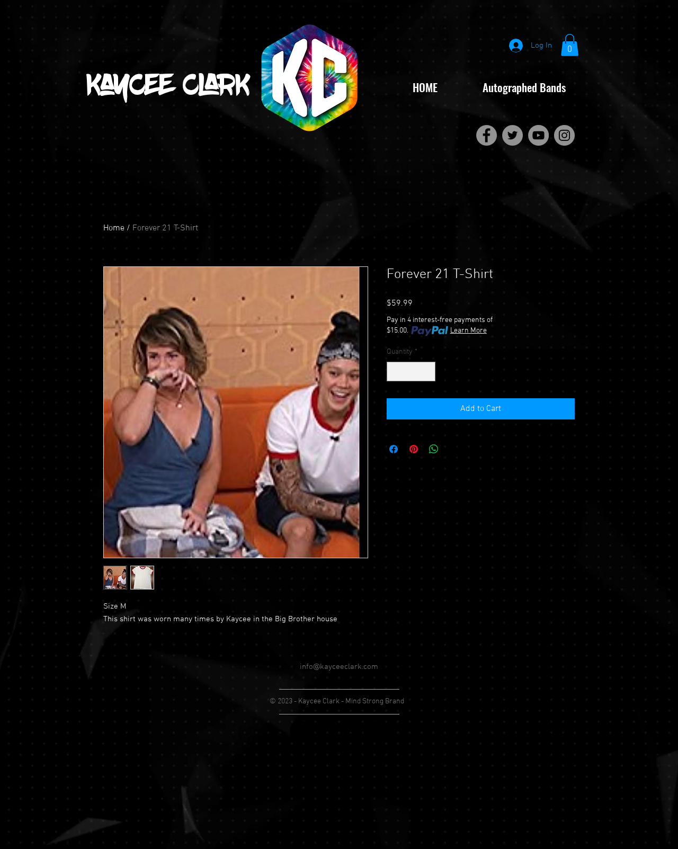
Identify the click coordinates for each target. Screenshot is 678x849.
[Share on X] (454, 449)
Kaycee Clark (168, 87)
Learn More (468, 330)
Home (113, 228)
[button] (569, 45)
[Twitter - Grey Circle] (512, 135)
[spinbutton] (411, 371)
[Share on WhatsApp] (433, 449)
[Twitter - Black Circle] (326, 730)
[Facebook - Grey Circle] (486, 135)
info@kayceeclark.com (339, 667)
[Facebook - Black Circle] (300, 730)
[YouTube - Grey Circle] (538, 135)
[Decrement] (395, 371)
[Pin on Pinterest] (413, 449)
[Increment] (427, 371)
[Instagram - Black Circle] (378, 730)
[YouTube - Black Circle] (352, 730)
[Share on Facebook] (393, 449)
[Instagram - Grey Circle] (564, 135)
